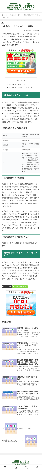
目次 (18, 80)
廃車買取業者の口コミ (21, 286)
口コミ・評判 (7, 286)
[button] (38, 329)
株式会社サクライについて (17, 84)
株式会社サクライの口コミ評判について (22, 87)
